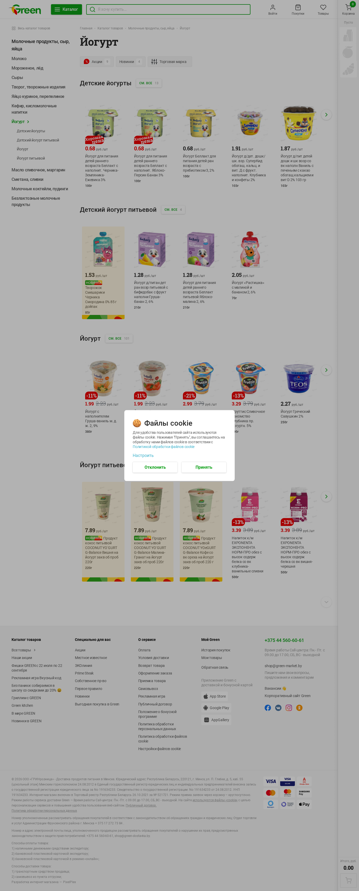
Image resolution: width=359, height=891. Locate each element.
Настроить (143, 455)
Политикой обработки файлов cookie (163, 446)
